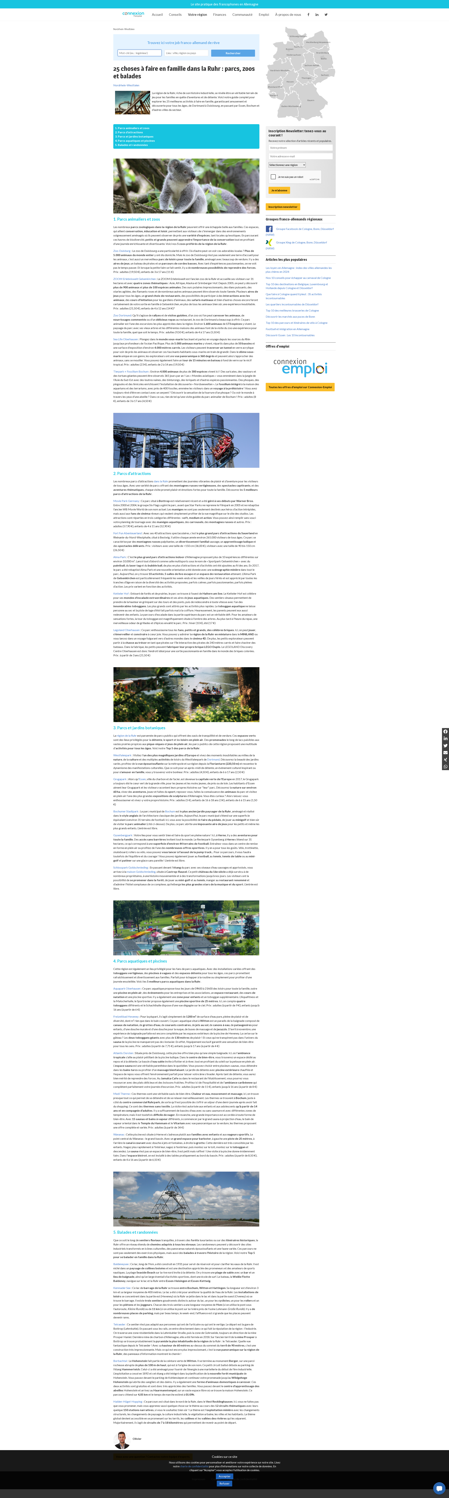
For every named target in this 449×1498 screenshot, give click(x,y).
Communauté (242, 14)
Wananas (118, 1134)
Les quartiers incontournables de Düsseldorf (292, 304)
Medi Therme (121, 1093)
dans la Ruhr (161, 481)
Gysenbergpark (122, 835)
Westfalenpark (122, 755)
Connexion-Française (133, 14)
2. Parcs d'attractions (129, 132)
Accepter (224, 1476)
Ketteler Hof (121, 593)
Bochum (170, 811)
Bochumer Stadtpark (125, 811)
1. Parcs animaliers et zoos (132, 128)
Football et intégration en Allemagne (287, 329)
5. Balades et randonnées (131, 144)
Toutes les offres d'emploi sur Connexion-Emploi (300, 387)
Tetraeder (119, 1324)
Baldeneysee (121, 1264)
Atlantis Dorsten (123, 1053)
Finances (219, 14)
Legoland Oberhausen (126, 630)
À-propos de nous (288, 14)
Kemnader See (122, 1287)
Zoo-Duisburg (121, 250)
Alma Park (119, 557)
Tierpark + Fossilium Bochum (131, 371)
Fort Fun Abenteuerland (127, 533)
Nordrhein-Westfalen (124, 29)
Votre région (197, 14)
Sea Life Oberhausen (125, 339)
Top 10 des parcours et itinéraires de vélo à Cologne (296, 322)
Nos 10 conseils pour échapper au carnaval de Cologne (298, 277)
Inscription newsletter (283, 206)
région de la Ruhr (127, 735)
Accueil (157, 14)
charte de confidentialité (194, 1466)
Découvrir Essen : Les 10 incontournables (290, 335)
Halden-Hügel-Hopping (127, 1401)
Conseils (175, 14)
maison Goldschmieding (141, 871)
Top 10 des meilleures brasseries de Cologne (292, 310)
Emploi (264, 14)
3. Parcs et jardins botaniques (134, 136)
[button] (439, 1488)
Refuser (224, 1483)
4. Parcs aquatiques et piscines (135, 140)
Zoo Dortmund (122, 315)
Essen (142, 779)
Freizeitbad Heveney (126, 1016)
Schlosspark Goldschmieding (130, 867)
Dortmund (213, 759)
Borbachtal (120, 1360)
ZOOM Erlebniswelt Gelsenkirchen (134, 278)
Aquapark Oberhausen (126, 988)
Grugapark (119, 779)
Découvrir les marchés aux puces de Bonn (290, 316)
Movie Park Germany (126, 500)
